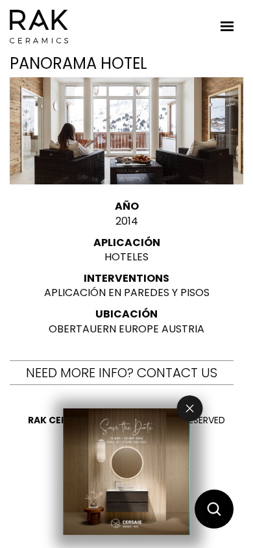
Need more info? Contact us (121, 373)
